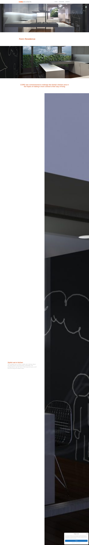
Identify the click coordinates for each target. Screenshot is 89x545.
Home (56, 1)
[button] (87, 533)
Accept (76, 540)
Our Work (61, 1)
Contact (67, 1)
